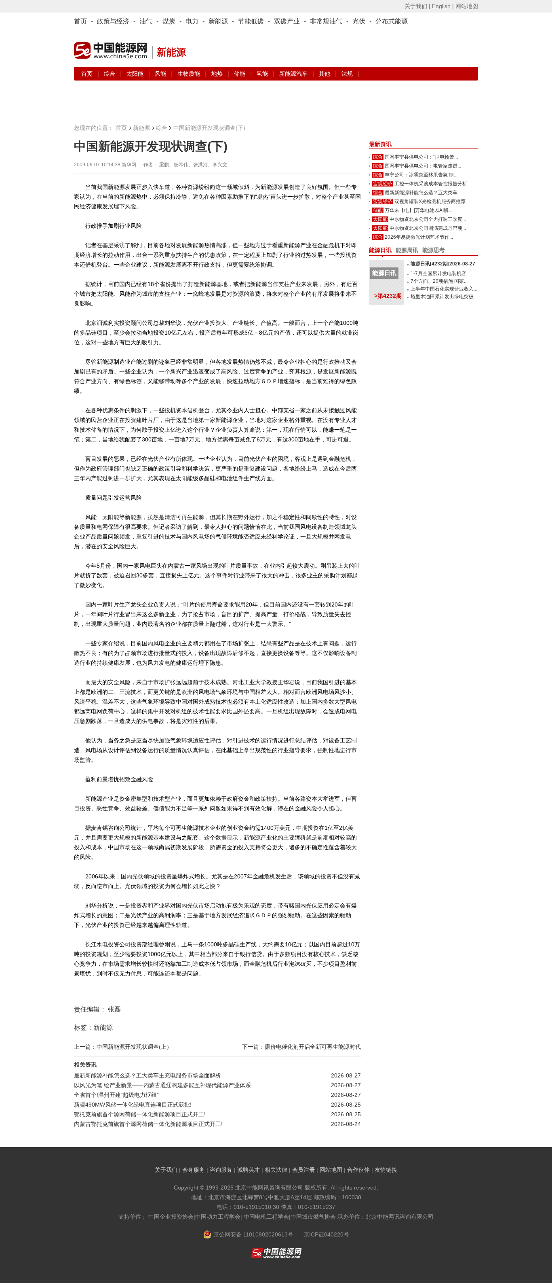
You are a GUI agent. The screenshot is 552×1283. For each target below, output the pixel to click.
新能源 (218, 21)
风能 (161, 73)
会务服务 (193, 1169)
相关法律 (276, 1169)
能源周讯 (407, 250)
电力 (191, 21)
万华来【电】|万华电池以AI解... (418, 210)
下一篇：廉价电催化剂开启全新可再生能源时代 (301, 1046)
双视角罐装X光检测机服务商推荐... (431, 201)
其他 (325, 73)
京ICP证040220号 (326, 1234)
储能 (240, 73)
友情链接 (386, 1169)
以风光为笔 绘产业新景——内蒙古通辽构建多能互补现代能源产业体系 (162, 1085)
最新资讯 (380, 144)
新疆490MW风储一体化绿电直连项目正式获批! (133, 1104)
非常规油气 (326, 21)
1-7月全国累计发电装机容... (440, 273)
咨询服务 (221, 1169)
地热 (217, 73)
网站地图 (466, 6)
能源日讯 (380, 250)
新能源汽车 (294, 73)
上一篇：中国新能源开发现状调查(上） (123, 1046)
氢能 (263, 73)
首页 (80, 21)
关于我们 (166, 1169)
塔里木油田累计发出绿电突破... (444, 296)
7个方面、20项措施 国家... (439, 281)
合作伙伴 (358, 1169)
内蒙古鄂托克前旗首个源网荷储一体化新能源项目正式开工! (148, 1124)
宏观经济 (382, 184)
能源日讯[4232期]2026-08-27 (443, 264)
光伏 (358, 21)
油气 (145, 21)
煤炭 (168, 21)
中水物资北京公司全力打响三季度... (428, 219)
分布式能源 (391, 21)
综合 (110, 73)
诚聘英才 (248, 1169)
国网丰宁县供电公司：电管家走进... (423, 166)
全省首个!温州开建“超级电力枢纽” (116, 1095)
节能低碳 (251, 21)
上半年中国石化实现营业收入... (444, 289)
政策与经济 (113, 21)
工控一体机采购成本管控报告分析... (432, 184)
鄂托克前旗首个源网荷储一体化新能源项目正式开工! (140, 1114)
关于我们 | (417, 6)
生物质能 (189, 73)
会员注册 (303, 1169)
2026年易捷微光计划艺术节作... (419, 237)
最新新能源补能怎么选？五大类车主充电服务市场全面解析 (147, 1075)
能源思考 (433, 250)
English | (443, 6)
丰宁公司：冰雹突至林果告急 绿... (421, 175)
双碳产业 (287, 21)
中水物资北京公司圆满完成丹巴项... (428, 228)
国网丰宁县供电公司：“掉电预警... (421, 157)
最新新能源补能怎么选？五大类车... (423, 192)
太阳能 (135, 73)
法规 (347, 73)
